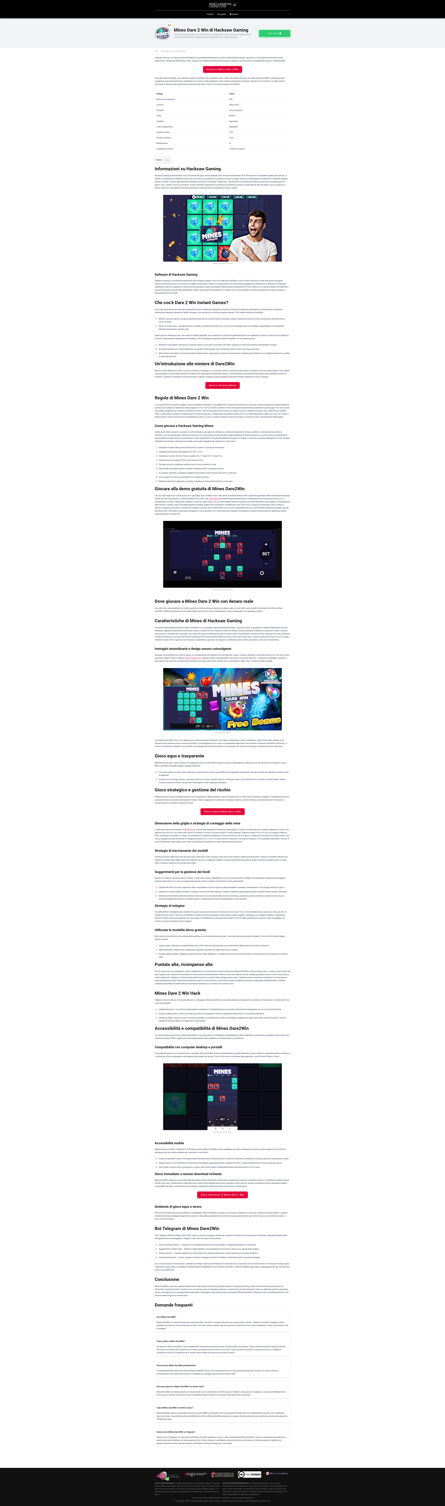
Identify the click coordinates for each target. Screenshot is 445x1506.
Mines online (189, 829)
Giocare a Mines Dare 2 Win (222, 69)
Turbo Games (214, 499)
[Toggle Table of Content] (165, 160)
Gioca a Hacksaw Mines (222, 385)
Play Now (273, 33)
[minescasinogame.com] (222, 5)
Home (157, 51)
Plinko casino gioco (193, 658)
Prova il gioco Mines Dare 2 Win (222, 811)
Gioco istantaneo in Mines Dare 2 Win (222, 1195)
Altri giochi (221, 14)
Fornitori (210, 14)
